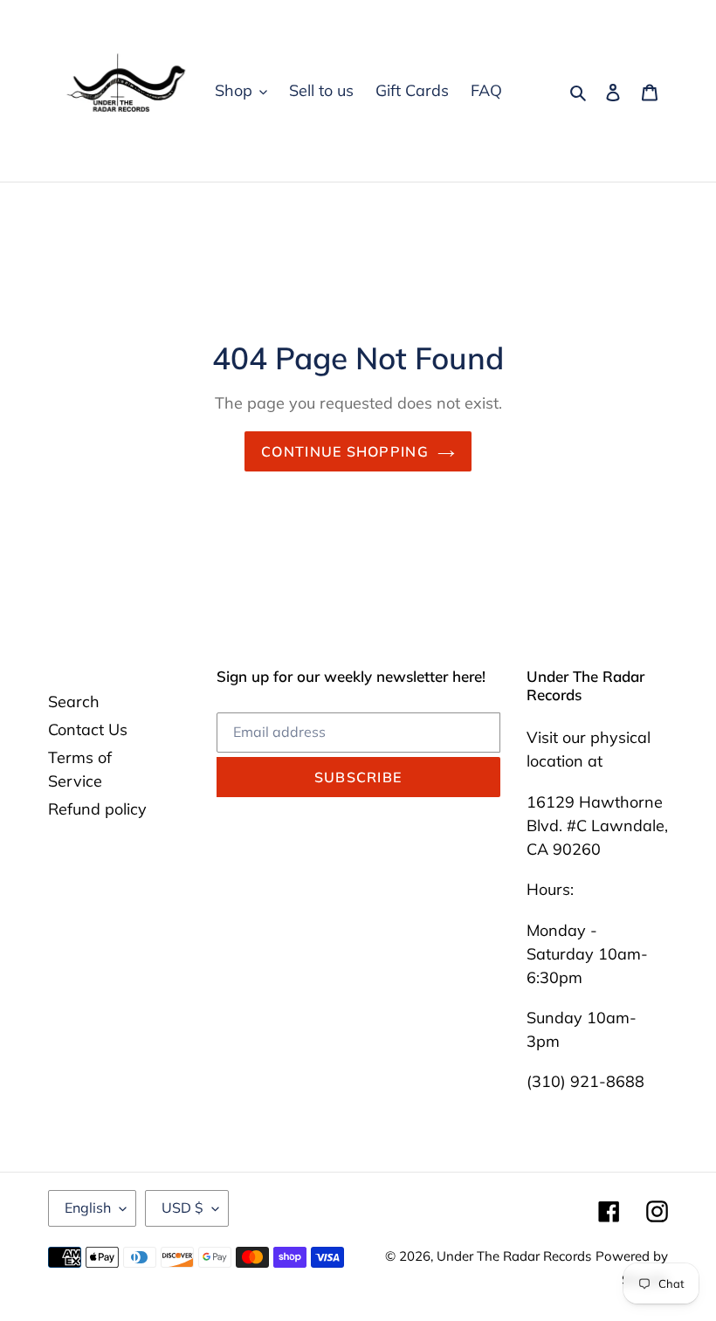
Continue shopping (345, 451)
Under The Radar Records (514, 1256)
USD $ (182, 1207)
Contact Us (87, 729)
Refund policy (97, 809)
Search (74, 701)
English (88, 1207)
